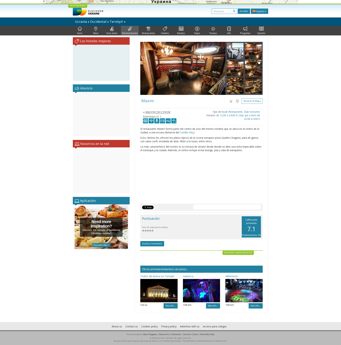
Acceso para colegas (215, 326)
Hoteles (165, 33)
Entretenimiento (130, 33)
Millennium (231, 276)
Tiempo (213, 33)
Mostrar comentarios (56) (238, 252)
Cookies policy (149, 326)
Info (229, 33)
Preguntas (245, 33)
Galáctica (188, 276)
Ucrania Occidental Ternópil (99, 21)
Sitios (95, 33)
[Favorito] (232, 100)
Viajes (197, 33)
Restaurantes (148, 33)
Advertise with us (189, 326)
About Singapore (150, 334)
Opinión (261, 33)
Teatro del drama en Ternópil (157, 276)
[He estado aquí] (238, 100)
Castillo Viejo (187, 132)
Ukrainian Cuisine (190, 334)
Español (260, 11)
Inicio (79, 33)
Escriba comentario (152, 243)
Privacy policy (169, 326)
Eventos (181, 33)
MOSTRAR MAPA (77, 5)
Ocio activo (112, 33)
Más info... (171, 305)
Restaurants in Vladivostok (170, 334)
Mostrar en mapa (252, 101)
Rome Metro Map (207, 334)
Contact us (131, 326)
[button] (146, 68)
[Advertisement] (101, 114)
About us (117, 326)
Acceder (244, 11)
